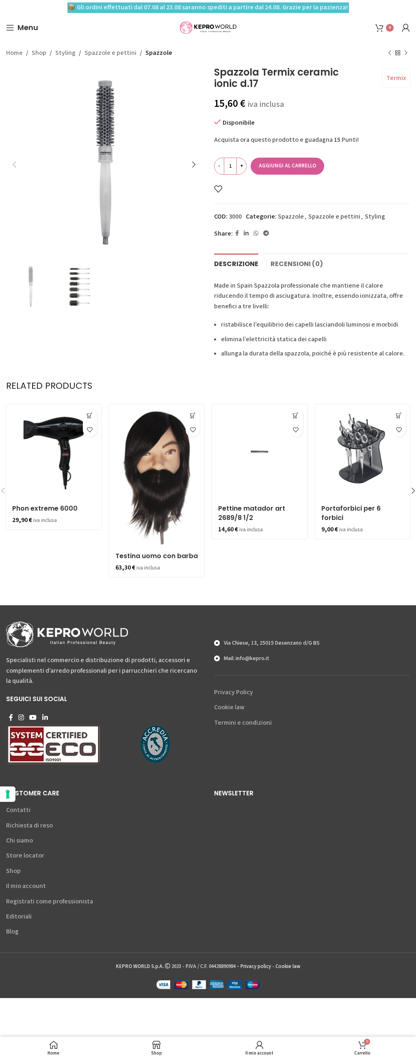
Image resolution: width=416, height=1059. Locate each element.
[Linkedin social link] (246, 233)
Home (14, 52)
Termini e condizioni (243, 722)
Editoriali (19, 916)
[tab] (236, 262)
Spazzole (158, 52)
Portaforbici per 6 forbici (351, 513)
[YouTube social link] (33, 717)
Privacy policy (255, 966)
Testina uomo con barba (156, 556)
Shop (39, 52)
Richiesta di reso (29, 825)
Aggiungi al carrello (287, 165)
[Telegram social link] (266, 233)
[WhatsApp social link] (256, 233)
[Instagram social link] (20, 717)
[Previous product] (390, 53)
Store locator (25, 855)
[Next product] (406, 53)
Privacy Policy (233, 692)
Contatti (18, 810)
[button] (90, 416)
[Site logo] (208, 27)
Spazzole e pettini (110, 52)
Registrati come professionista (49, 901)
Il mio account (26, 885)
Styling (65, 52)
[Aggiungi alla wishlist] (218, 189)
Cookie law (229, 707)
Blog (12, 931)
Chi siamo (19, 840)
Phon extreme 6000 (45, 508)
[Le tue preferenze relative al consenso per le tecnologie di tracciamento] (7, 794)
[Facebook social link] (237, 233)
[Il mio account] (406, 27)
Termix (396, 78)
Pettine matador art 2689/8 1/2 (251, 513)
